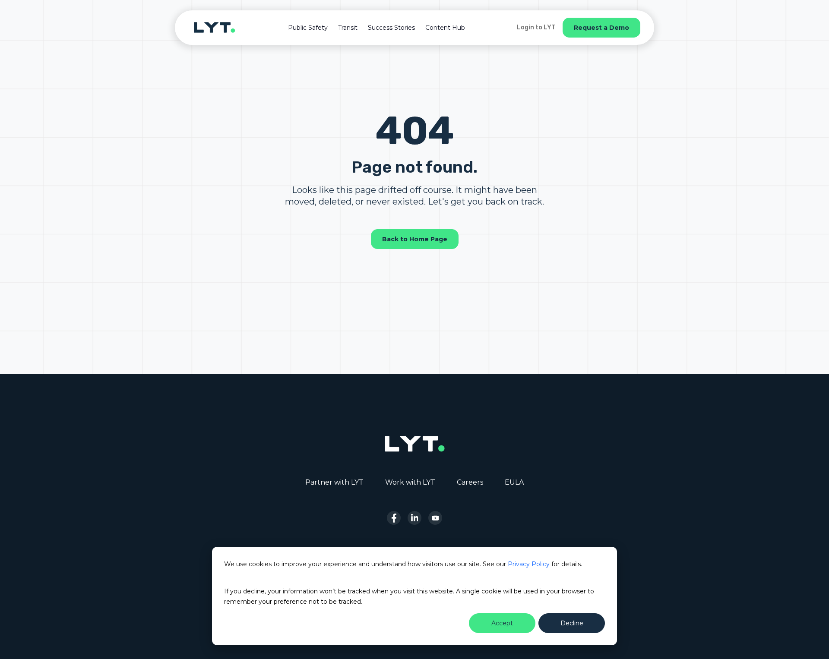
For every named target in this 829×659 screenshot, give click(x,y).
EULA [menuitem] (514, 482)
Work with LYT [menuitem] (410, 482)
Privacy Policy (529, 564)
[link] (214, 27)
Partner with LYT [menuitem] (334, 482)
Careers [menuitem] (470, 482)
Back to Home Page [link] (414, 239)
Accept (502, 623)
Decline (571, 623)
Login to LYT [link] (536, 27)
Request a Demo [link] (601, 28)
